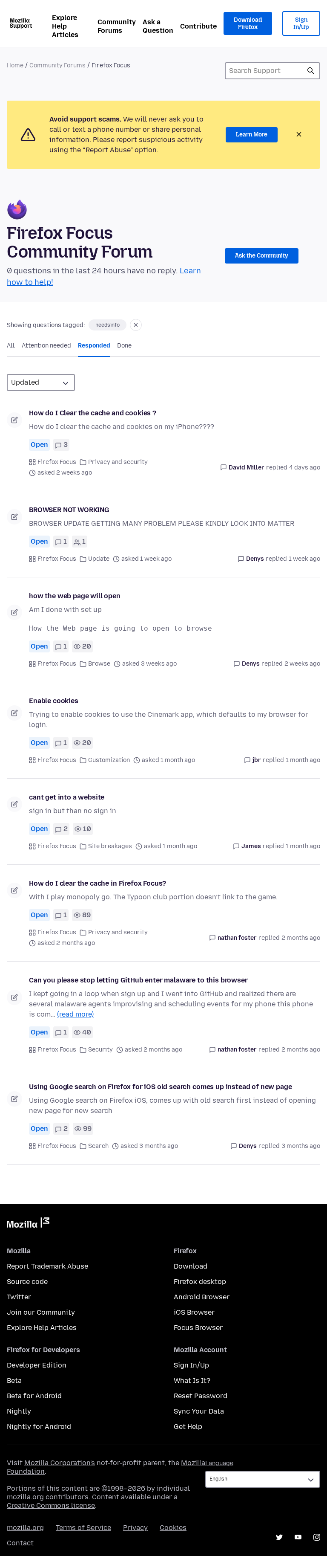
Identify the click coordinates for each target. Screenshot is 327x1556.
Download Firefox (248, 23)
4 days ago (304, 467)
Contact (20, 1543)
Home (15, 65)
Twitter (19, 1297)
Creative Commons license (51, 1505)
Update (98, 558)
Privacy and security (118, 462)
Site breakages (110, 846)
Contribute (198, 26)
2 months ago (300, 938)
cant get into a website (66, 797)
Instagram (316, 1537)
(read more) (75, 1014)
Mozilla (28, 1224)
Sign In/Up (301, 23)
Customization (109, 760)
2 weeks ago (302, 663)
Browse (99, 663)
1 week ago (304, 558)
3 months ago (300, 1146)
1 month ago (303, 760)
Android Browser (201, 1297)
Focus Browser (198, 1328)
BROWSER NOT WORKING (69, 510)
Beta (14, 1380)
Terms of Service (83, 1528)
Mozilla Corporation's (59, 1463)
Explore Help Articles (65, 26)
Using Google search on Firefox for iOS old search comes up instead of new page (160, 1087)
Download (190, 1266)
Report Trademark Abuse (47, 1266)
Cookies (173, 1528)
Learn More (251, 134)
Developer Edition (36, 1365)
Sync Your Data (199, 1411)
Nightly (19, 1411)
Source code (27, 1282)
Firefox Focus (56, 462)
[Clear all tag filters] (136, 325)
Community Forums (117, 26)
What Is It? (192, 1380)
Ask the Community (261, 255)
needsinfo (107, 325)
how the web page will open (74, 596)
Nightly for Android (39, 1427)
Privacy (135, 1528)
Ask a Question (158, 26)
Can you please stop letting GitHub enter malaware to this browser (138, 980)
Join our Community (41, 1312)
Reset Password (200, 1396)
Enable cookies (53, 701)
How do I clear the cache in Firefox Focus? (97, 883)
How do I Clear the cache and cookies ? (92, 413)
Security (100, 1049)
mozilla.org (25, 1528)
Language (219, 1463)
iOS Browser (194, 1312)
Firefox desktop (200, 1282)
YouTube (298, 1537)
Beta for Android (34, 1396)
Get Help (188, 1427)
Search (311, 71)
